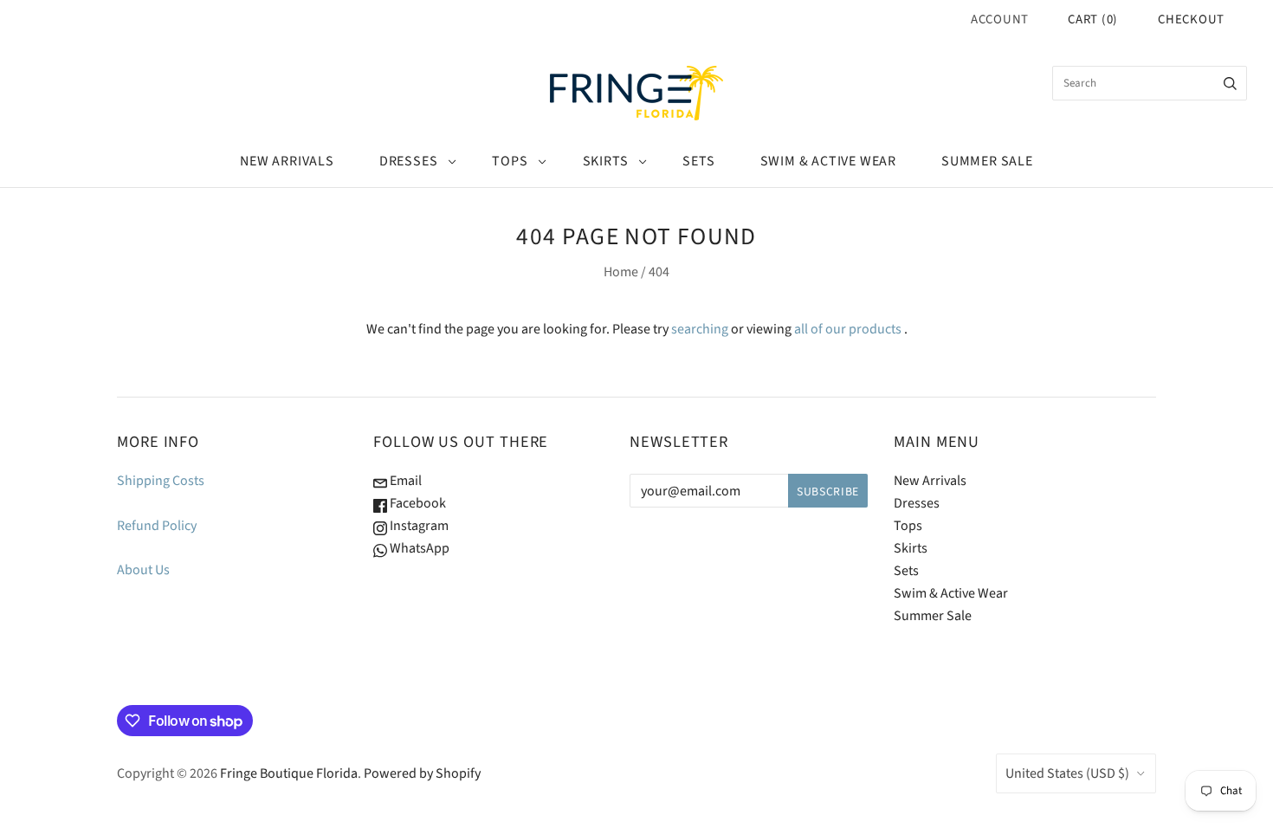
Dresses (408, 161)
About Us (143, 569)
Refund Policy (157, 525)
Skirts (606, 161)
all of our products (847, 329)
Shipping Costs (160, 480)
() (1093, 19)
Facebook (416, 503)
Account (1000, 19)
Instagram (418, 525)
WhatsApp (418, 548)
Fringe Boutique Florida (289, 773)
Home (621, 271)
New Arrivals (287, 161)
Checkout (1191, 19)
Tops (509, 161)
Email (404, 480)
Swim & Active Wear (828, 161)
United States (1067, 773)
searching (699, 329)
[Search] (1230, 83)
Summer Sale (987, 161)
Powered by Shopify (422, 773)
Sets (698, 161)
